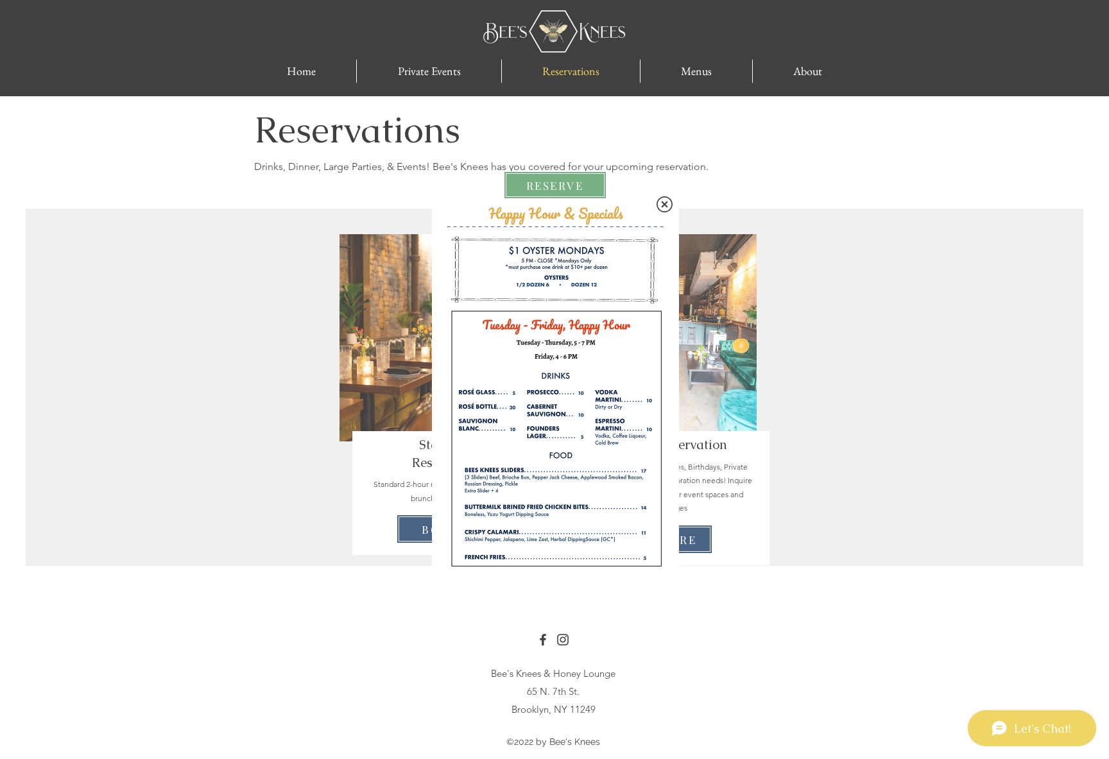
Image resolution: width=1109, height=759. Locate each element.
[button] (665, 204)
